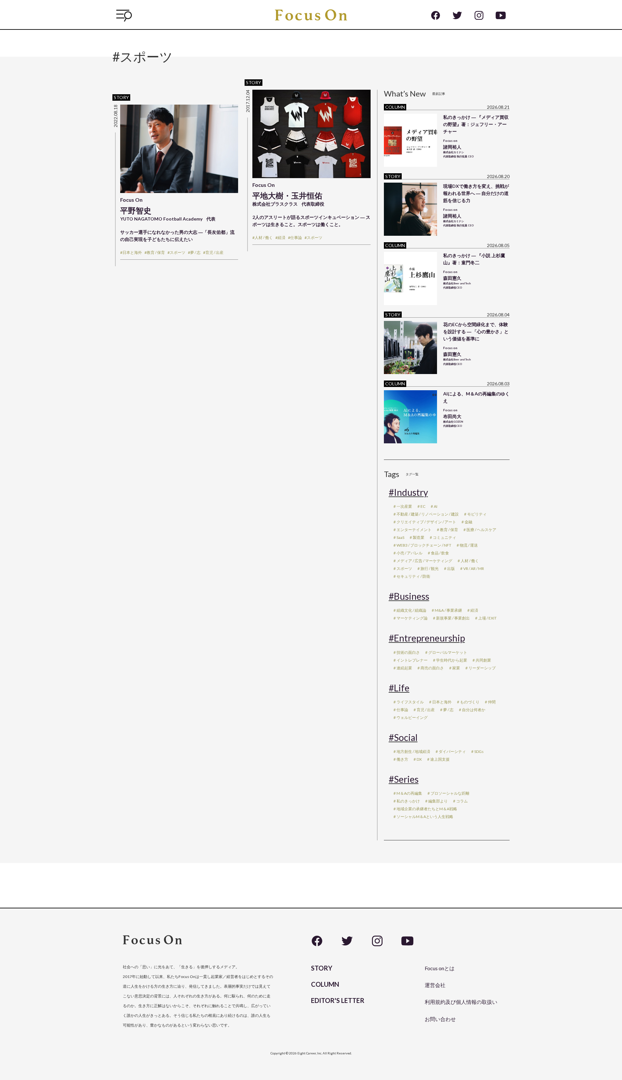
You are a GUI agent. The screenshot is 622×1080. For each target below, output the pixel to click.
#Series (404, 779)
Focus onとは (440, 968)
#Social (403, 737)
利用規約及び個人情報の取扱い (461, 1002)
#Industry (408, 492)
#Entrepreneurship (427, 637)
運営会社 (435, 985)
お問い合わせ (440, 1019)
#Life (399, 687)
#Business (409, 596)
